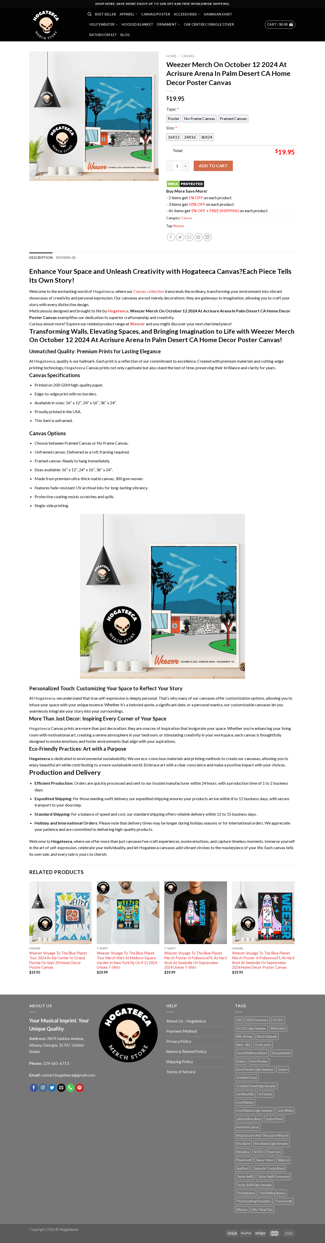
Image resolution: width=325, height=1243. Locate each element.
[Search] (89, 14)
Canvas (188, 56)
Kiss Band (243, 1143)
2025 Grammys (257, 1020)
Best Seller (105, 14)
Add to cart (213, 165)
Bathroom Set (103, 35)
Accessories (185, 14)
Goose (282, 1069)
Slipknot (283, 1160)
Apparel (127, 14)
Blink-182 (243, 1045)
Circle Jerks (263, 1045)
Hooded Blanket (137, 24)
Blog (125, 35)
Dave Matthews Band (251, 1053)
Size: (171, 127)
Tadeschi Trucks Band (269, 1168)
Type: (172, 109)
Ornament (167, 24)
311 (239, 1020)
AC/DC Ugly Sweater (251, 1028)
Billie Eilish (278, 1028)
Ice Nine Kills (245, 1094)
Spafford (242, 1168)
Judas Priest (274, 1119)
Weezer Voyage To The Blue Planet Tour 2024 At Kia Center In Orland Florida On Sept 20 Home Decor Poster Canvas (58, 960)
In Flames (265, 1094)
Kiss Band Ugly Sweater (271, 1143)
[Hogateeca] (54, 24)
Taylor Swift (244, 1176)
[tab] (41, 258)
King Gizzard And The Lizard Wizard (262, 1135)
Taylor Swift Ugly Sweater (254, 1185)
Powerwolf (244, 1160)
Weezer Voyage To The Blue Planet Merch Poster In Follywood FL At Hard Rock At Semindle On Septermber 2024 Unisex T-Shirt (195, 960)
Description (41, 258)
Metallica (242, 1152)
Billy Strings (244, 1036)
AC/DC (278, 1020)
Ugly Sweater (102, 24)
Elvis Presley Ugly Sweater (254, 1069)
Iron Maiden (245, 1102)
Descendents (281, 1053)
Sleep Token (264, 1160)
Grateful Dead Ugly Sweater (256, 1086)
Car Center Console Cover (209, 24)
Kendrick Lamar (247, 1127)
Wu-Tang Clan (262, 1209)
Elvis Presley (259, 1061)
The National (245, 1193)
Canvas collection (148, 291)
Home (171, 56)
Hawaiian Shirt (218, 14)
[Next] (294, 932)
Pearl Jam (274, 1152)
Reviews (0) (66, 258)
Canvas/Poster (155, 14)
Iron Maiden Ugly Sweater (254, 1110)
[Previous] (29, 932)
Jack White (285, 1110)
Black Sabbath (267, 1036)
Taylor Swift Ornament (273, 1176)
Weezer (178, 226)
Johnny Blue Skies (248, 1119)
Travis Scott (283, 1201)
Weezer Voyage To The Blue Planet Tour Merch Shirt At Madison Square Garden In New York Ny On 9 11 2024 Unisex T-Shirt (127, 960)
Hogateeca (118, 310)
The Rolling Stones (272, 1193)
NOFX (258, 1152)
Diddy (241, 1061)
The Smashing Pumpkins (253, 1201)
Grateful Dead (246, 1078)
